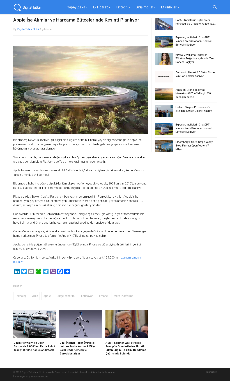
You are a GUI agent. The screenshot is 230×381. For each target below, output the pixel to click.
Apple (47, 296)
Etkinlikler (169, 7)
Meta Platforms (123, 296)
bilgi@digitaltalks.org (37, 376)
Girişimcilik (144, 7)
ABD (35, 296)
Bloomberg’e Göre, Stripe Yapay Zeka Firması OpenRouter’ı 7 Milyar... (194, 145)
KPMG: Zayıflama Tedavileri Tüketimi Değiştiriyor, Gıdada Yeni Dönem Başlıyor (195, 58)
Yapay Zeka (76, 7)
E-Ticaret (100, 7)
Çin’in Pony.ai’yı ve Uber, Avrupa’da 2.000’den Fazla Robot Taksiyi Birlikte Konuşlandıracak (34, 346)
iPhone (103, 296)
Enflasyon (87, 296)
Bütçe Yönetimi (66, 296)
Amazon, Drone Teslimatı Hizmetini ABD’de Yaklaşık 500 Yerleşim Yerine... (193, 93)
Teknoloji (20, 296)
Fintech (122, 7)
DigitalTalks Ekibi (28, 29)
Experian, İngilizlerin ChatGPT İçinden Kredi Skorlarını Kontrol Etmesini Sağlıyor (193, 41)
